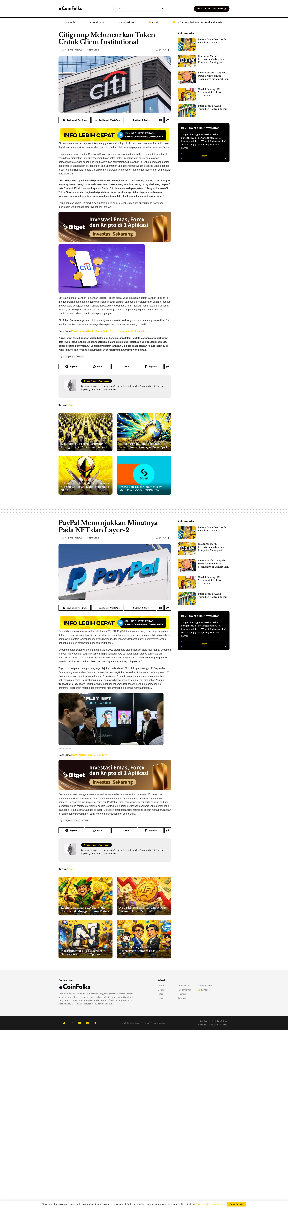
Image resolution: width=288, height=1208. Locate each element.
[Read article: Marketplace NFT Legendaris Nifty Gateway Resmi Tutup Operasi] (85, 939)
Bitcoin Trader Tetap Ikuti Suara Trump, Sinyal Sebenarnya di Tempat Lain (213, 75)
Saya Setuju (236, 1204)
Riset (155, 22)
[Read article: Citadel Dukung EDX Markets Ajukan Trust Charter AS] (187, 94)
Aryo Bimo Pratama (72, 50)
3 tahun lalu (93, 50)
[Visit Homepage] (70, 8)
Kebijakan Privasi (219, 1021)
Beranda (70, 22)
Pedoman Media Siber (208, 1025)
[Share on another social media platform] (167, 120)
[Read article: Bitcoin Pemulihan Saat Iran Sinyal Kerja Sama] (187, 44)
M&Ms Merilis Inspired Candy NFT (90, 755)
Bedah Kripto (126, 22)
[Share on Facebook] (160, 120)
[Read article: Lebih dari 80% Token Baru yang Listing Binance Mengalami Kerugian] (85, 432)
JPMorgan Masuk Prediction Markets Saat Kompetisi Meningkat (211, 59)
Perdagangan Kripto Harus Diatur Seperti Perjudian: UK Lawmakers (109, 331)
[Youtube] (79, 1023)
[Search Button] (164, 9)
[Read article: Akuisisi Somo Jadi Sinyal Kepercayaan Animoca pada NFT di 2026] (144, 939)
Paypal (85, 821)
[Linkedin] (95, 1023)
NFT (77, 821)
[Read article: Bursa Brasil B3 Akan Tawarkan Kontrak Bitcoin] (187, 110)
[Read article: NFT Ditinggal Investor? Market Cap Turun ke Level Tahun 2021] (144, 896)
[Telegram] (87, 1023)
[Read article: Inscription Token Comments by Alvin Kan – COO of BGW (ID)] (144, 475)
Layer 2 (68, 821)
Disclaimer (205, 1021)
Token (80, 357)
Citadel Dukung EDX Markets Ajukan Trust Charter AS (210, 92)
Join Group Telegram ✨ (211, 8)
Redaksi (223, 1025)
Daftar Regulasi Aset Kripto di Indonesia (199, 22)
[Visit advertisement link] (114, 134)
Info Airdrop (97, 22)
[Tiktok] (64, 1023)
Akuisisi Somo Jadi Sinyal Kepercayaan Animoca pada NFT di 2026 (142, 951)
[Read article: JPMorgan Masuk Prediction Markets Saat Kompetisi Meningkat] (187, 61)
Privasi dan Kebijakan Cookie (210, 1204)
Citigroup (69, 357)
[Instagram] (72, 1023)
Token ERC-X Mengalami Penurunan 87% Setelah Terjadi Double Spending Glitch (85, 487)
